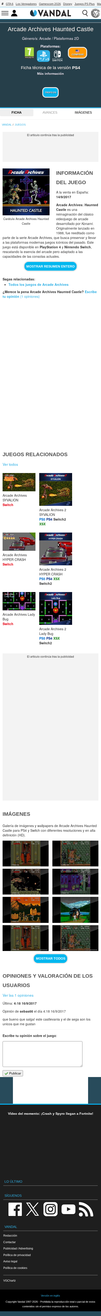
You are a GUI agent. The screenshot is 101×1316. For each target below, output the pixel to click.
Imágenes (83, 112)
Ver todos (10, 464)
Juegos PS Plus (84, 4)
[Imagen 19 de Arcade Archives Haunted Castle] (26, 910)
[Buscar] (85, 13)
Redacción (10, 1235)
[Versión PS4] (43, 56)
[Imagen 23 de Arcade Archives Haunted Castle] (26, 853)
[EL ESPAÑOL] (95, 13)
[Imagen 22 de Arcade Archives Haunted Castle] (75, 853)
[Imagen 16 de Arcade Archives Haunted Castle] (75, 938)
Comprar (78, 54)
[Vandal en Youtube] (68, 1208)
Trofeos (50, 92)
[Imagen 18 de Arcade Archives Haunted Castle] (75, 910)
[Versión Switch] (57, 55)
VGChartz (9, 1280)
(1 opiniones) (29, 296)
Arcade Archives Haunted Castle (50, 29)
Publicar (14, 1073)
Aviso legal (10, 1261)
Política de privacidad (17, 1254)
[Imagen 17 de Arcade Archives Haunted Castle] (26, 938)
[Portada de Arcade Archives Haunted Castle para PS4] (26, 191)
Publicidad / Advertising (18, 1248)
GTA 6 (9, 4)
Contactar (9, 1242)
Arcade (45, 38)
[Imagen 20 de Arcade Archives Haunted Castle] (75, 882)
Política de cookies (15, 1267)
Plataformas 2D (66, 38)
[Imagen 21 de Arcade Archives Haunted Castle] (26, 882)
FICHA (17, 112)
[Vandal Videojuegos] (50, 12)
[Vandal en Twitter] (32, 1208)
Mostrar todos (50, 958)
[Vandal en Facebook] (15, 1208)
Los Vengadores (26, 4)
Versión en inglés (50, 1295)
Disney (67, 4)
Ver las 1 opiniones (18, 995)
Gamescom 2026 (50, 4)
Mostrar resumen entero (50, 266)
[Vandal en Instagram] (50, 1208)
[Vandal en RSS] (85, 1208)
